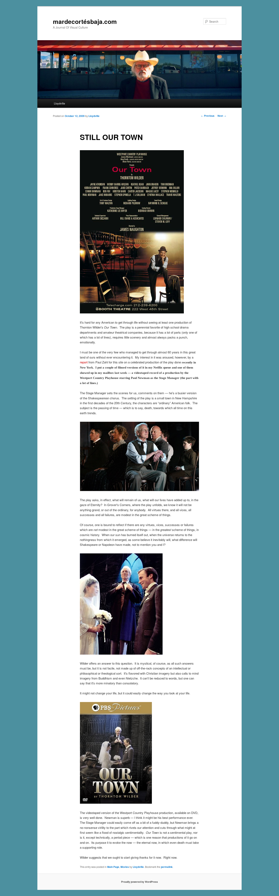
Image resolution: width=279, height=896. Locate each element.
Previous (207, 116)
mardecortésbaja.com (85, 21)
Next (222, 116)
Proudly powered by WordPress (139, 882)
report (84, 362)
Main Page (113, 867)
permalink (167, 867)
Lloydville (59, 103)
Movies (125, 867)
